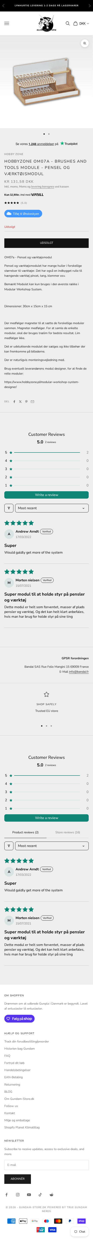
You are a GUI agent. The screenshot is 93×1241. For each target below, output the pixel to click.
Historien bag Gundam (19, 1049)
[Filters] (8, 508)
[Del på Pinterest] (26, 401)
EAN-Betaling (13, 1077)
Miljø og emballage (17, 1120)
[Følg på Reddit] (51, 1195)
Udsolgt (46, 243)
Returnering (12, 1085)
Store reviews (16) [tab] (67, 832)
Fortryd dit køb (14, 1063)
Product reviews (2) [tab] (25, 832)
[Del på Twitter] (20, 401)
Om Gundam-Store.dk (19, 1099)
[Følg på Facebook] (6, 1195)
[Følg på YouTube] (29, 1195)
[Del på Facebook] (14, 401)
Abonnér (18, 1179)
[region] (46, 705)
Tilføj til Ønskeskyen (26, 213)
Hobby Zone (13, 154)
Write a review (46, 495)
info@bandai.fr (79, 672)
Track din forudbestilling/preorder (26, 1041)
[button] (46, 452)
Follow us (11, 1106)
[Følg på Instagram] (18, 1195)
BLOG (8, 1092)
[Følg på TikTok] (40, 1195)
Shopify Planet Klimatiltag (22, 1127)
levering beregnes (42, 187)
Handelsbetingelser (17, 1070)
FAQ (7, 1056)
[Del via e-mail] (32, 401)
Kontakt (9, 1113)
